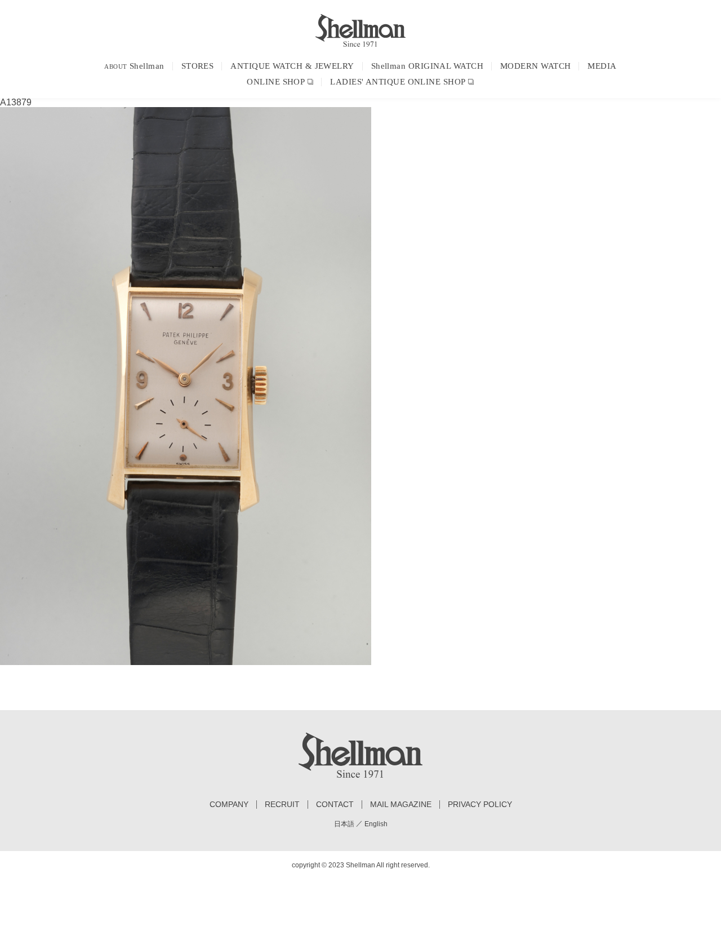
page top (690, 904)
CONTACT (335, 804)
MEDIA (602, 65)
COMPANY (229, 804)
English (376, 824)
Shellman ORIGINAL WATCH (427, 65)
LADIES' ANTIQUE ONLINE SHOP (397, 81)
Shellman (134, 65)
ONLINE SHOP (276, 81)
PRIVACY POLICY (480, 804)
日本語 (344, 824)
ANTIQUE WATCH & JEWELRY (292, 65)
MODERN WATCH (535, 65)
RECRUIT (282, 804)
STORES (197, 65)
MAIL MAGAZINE (400, 804)
